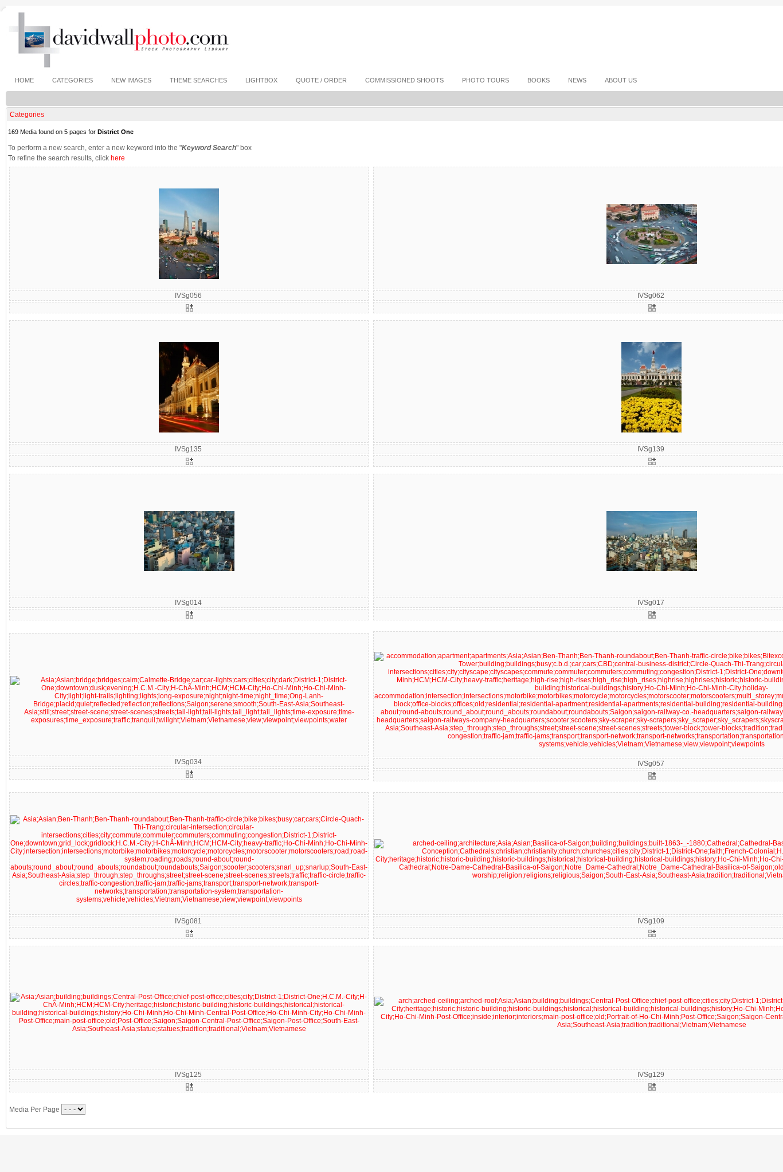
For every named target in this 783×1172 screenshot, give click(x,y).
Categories (27, 115)
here (118, 158)
